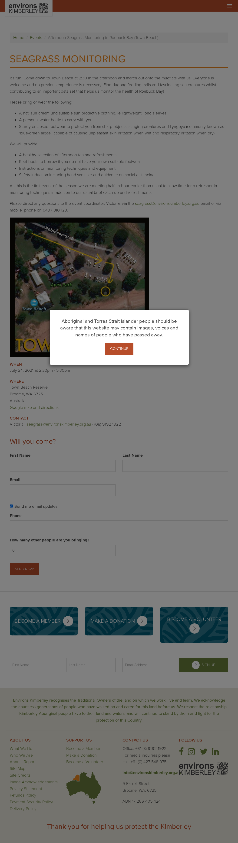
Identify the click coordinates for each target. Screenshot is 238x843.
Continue (119, 348)
